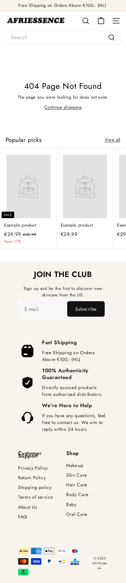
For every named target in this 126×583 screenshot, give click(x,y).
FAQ (22, 517)
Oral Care (76, 514)
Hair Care (76, 485)
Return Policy (32, 478)
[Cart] (101, 20)
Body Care (77, 494)
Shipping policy (35, 487)
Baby (71, 505)
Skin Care (76, 475)
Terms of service (35, 497)
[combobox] (63, 37)
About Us (27, 507)
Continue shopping (62, 107)
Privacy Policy (33, 468)
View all (113, 140)
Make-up (75, 465)
